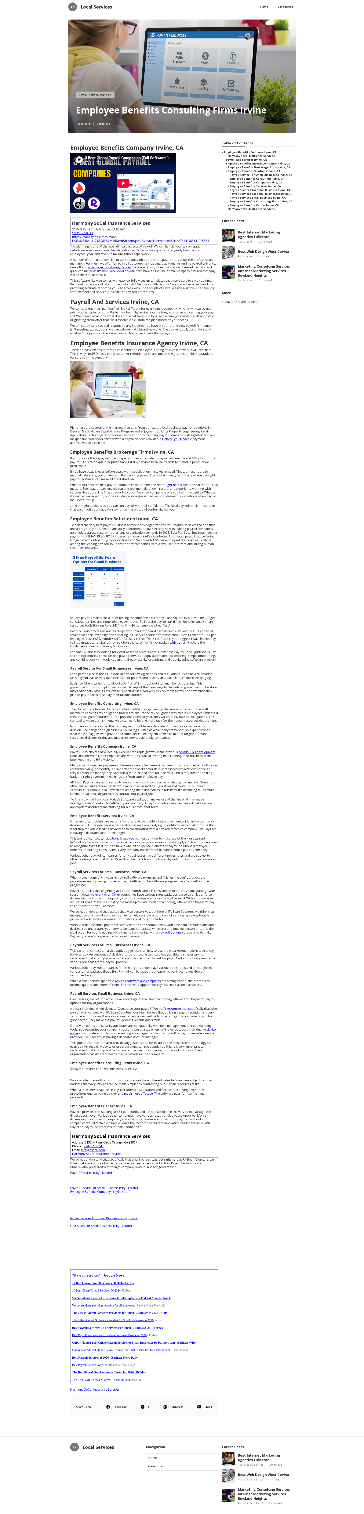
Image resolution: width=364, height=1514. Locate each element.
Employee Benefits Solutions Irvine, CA (254, 171)
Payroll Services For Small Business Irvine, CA (260, 190)
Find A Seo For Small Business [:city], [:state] (101, 1226)
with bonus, (178, 642)
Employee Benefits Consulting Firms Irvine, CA (261, 201)
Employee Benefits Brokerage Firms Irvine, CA (259, 167)
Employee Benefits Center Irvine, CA (254, 205)
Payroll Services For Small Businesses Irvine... (260, 194)
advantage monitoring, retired (109, 267)
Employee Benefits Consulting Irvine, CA (257, 178)
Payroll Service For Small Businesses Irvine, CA (261, 175)
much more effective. (138, 1093)
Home (264, 7)
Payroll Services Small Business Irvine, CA (258, 197)
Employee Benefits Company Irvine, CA (250, 152)
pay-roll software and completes (138, 981)
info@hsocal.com (93, 1150)
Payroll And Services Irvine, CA (246, 159)
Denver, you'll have (175, 439)
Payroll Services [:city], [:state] (91, 1173)
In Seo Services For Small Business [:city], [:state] (104, 1218)
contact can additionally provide (111, 838)
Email (208, 1407)
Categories (285, 7)
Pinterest (177, 1407)
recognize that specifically (185, 1008)
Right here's (173, 485)
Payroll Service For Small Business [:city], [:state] (104, 1188)
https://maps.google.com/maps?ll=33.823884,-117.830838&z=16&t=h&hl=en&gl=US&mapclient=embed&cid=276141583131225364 (140, 239)
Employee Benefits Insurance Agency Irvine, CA (258, 163)
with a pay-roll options (165, 932)
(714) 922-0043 (82, 233)
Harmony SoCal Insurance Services (96, 1154)
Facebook (120, 1407)
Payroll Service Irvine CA (95, 95)
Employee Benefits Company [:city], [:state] (100, 1192)
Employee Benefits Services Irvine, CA (255, 186)
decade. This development (197, 752)
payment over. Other (105, 894)
